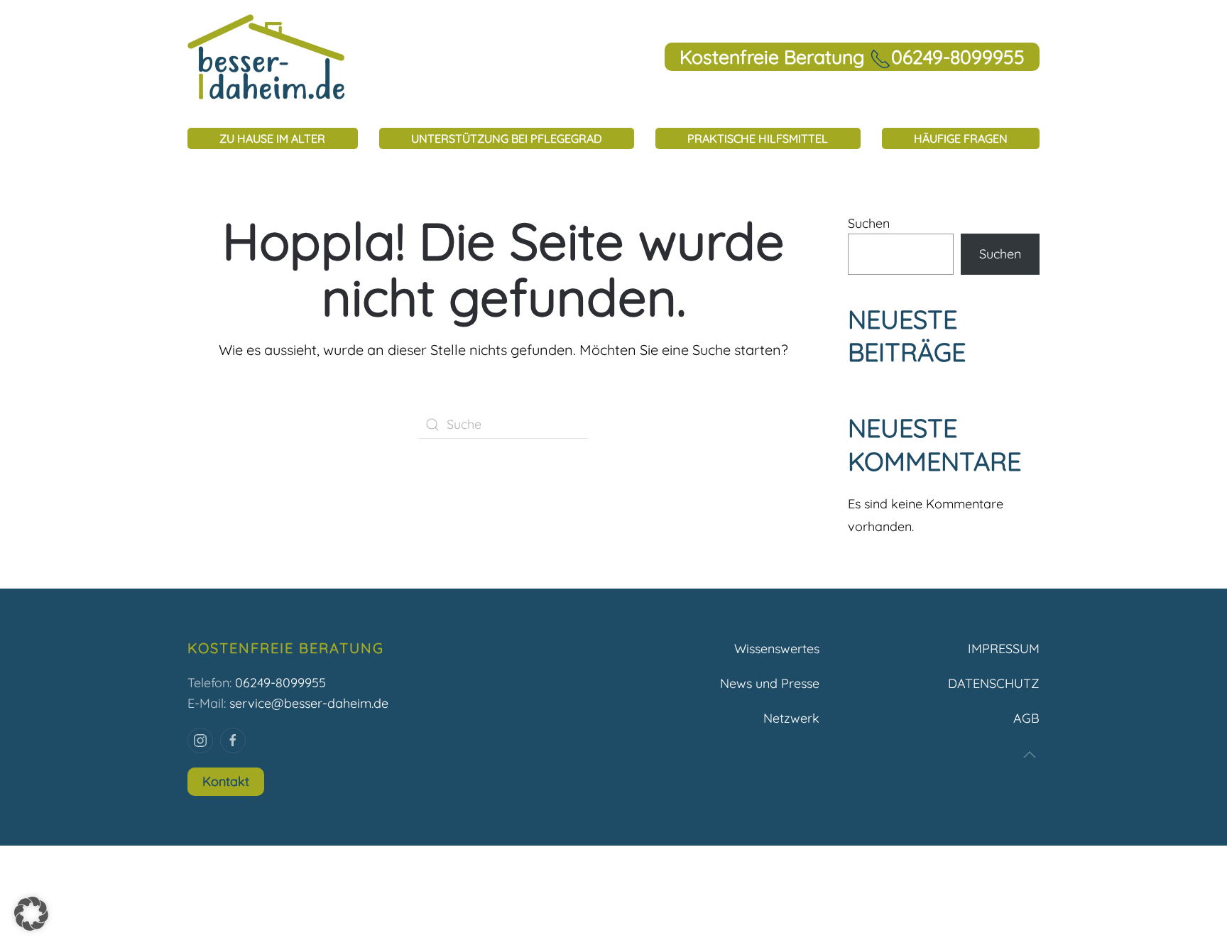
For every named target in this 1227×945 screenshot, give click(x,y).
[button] (1030, 755)
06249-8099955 (280, 682)
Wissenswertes (776, 648)
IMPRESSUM (1004, 648)
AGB (1026, 718)
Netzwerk (791, 718)
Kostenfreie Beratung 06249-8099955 (852, 57)
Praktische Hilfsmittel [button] (757, 138)
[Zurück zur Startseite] (266, 56)
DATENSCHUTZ (994, 683)
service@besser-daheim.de (308, 703)
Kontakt (225, 781)
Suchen (869, 223)
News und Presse (769, 683)
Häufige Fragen (961, 138)
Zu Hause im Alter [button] (272, 138)
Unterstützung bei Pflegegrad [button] (506, 138)
